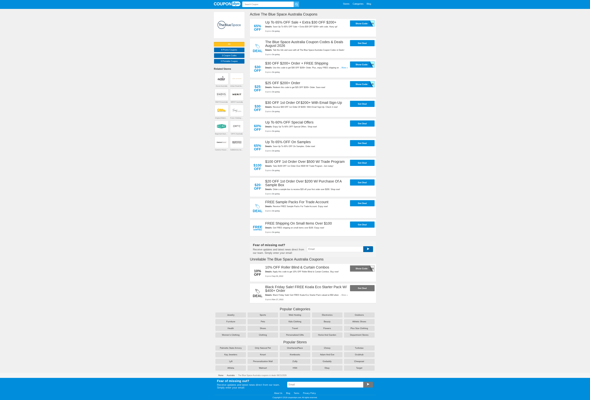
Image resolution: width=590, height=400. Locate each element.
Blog (288, 393)
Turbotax (359, 348)
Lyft (230, 361)
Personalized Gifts (295, 335)
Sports (263, 315)
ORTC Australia (237, 134)
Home (220, 375)
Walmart (263, 368)
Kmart (263, 354)
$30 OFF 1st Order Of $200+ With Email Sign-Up (303, 102)
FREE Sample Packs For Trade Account (296, 202)
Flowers (327, 328)
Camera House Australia (221, 150)
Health (231, 328)
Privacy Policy (309, 393)
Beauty (327, 321)
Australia (231, 375)
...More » (344, 68)
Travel (295, 328)
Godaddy (327, 361)
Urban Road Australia (236, 86)
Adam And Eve (327, 354)
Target (359, 368)
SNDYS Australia (221, 102)
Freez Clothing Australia (236, 118)
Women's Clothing (231, 335)
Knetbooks (295, 354)
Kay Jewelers (230, 354)
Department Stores (359, 335)
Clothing (263, 335)
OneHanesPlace (295, 348)
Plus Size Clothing (359, 328)
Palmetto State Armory (231, 348)
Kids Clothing (295, 321)
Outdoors (359, 315)
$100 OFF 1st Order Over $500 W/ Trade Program (305, 161)
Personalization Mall (263, 361)
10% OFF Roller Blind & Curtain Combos (297, 267)
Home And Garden (327, 335)
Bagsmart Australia (221, 134)
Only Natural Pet (263, 348)
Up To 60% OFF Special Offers (289, 122)
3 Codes (229, 55)
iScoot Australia (221, 86)
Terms (296, 393)
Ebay (327, 368)
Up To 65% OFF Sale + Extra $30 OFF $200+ (300, 22)
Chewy (327, 348)
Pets (263, 321)
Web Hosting (295, 315)
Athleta (230, 368)
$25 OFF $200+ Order (282, 83)
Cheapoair (359, 361)
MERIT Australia (237, 102)
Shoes (263, 328)
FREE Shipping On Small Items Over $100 (298, 223)
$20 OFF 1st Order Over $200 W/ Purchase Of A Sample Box (303, 183)
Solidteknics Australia (236, 150)
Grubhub (359, 354)
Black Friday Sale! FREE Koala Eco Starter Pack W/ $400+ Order (306, 288)
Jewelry (230, 315)
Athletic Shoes (359, 321)
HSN (295, 368)
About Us (278, 393)
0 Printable (229, 61)
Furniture (230, 321)
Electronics (327, 315)
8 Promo (229, 50)
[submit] (296, 4)
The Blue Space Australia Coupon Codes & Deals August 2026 (304, 43)
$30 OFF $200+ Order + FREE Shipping (296, 63)
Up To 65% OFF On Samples (288, 142)
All (229, 44)
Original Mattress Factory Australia (221, 118)
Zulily (294, 361)
